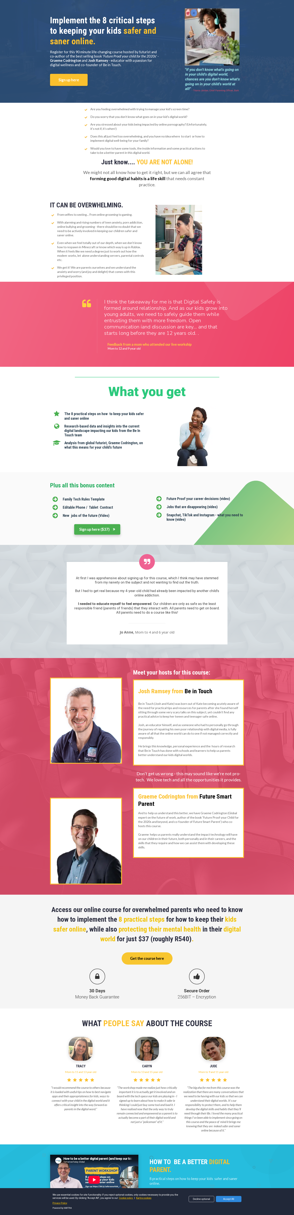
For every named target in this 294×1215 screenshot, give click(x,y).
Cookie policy (126, 1198)
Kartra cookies (143, 1198)
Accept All (228, 1199)
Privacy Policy (60, 1203)
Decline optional (201, 1199)
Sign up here (69, 80)
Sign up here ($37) (94, 529)
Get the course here (147, 958)
